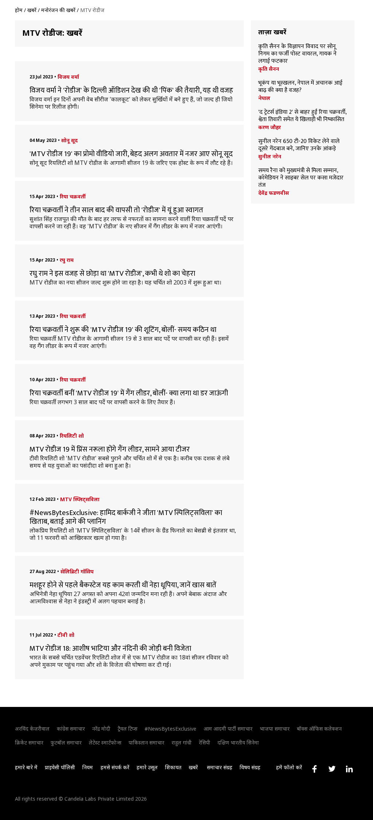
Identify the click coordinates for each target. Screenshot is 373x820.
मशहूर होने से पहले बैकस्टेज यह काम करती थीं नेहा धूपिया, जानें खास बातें (123, 585)
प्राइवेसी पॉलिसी (60, 767)
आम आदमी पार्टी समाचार (228, 728)
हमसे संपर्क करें (115, 767)
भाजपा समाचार (275, 728)
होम (19, 10)
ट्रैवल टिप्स (127, 728)
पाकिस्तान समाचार (146, 742)
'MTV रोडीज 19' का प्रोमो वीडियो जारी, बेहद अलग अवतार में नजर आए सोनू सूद (131, 154)
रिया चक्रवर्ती (73, 196)
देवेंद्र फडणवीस (273, 193)
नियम (87, 767)
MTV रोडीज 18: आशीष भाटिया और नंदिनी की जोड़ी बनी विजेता (110, 648)
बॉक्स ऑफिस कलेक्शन (319, 728)
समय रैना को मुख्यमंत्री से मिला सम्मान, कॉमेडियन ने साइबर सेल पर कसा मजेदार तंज (300, 178)
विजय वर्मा (68, 76)
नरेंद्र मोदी (101, 728)
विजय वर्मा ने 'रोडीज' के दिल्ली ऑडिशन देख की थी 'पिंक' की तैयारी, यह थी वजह (131, 90)
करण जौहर (269, 127)
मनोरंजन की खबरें (58, 10)
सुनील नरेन (269, 156)
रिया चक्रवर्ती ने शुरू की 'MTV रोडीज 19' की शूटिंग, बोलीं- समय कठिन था (123, 329)
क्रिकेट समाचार (29, 742)
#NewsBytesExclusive (170, 728)
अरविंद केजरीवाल (32, 728)
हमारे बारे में (26, 767)
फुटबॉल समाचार (66, 742)
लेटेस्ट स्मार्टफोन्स (105, 742)
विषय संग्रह (250, 767)
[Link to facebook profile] (314, 769)
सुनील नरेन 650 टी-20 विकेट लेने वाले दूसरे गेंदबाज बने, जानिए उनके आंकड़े (298, 145)
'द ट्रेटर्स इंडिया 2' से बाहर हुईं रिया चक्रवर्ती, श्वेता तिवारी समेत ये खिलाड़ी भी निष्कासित (302, 116)
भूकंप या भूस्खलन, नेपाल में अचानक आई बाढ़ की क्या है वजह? (300, 87)
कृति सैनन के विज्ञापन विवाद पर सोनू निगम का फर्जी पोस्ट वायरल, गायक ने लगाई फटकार (297, 54)
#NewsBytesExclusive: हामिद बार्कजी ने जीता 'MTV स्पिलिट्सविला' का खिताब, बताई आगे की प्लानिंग (126, 517)
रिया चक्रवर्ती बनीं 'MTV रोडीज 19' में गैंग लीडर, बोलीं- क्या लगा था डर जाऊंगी (129, 393)
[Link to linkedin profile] (349, 769)
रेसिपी (204, 742)
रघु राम (67, 259)
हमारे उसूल (147, 767)
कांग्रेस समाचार (71, 728)
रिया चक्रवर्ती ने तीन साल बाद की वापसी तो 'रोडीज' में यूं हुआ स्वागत (116, 210)
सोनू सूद (69, 140)
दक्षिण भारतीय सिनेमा (238, 742)
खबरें (31, 10)
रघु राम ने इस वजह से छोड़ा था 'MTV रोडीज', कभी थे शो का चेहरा (112, 273)
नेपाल (264, 98)
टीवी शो (66, 634)
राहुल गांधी (182, 742)
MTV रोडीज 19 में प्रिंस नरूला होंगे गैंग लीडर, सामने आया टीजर (110, 449)
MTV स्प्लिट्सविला (79, 499)
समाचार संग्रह (219, 767)
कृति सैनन (268, 69)
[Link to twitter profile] (332, 769)
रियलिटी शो (72, 435)
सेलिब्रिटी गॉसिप (77, 571)
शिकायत (173, 767)
